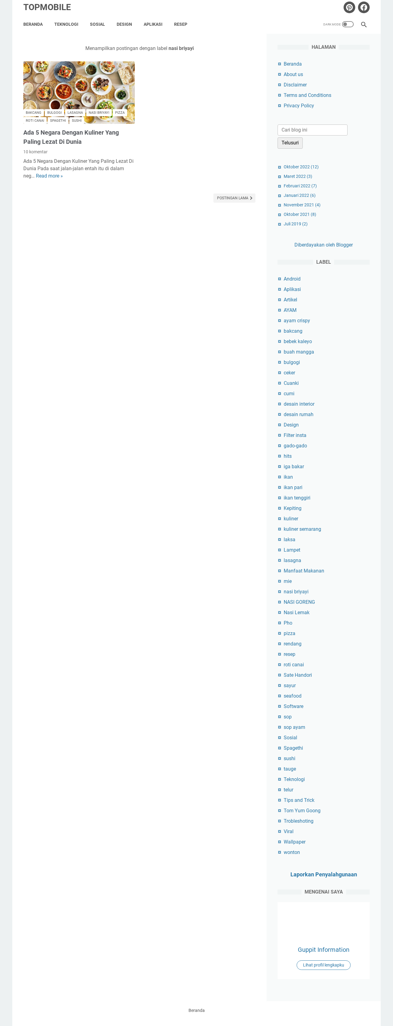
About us (293, 74)
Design (124, 24)
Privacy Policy (299, 106)
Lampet (292, 550)
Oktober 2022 (301, 166)
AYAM (290, 310)
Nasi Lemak (296, 612)
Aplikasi (153, 24)
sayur (290, 685)
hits (288, 456)
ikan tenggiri (297, 498)
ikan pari (293, 487)
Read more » (49, 176)
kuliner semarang (302, 529)
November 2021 (302, 204)
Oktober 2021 (300, 214)
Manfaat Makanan (304, 571)
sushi (77, 121)
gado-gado (295, 446)
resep (289, 654)
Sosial (97, 24)
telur (288, 790)
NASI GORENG (299, 602)
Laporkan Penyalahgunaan (323, 874)
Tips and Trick (299, 800)
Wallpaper (294, 842)
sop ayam (294, 727)
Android (292, 279)
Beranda (33, 24)
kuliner (291, 519)
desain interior (299, 404)
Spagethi (58, 121)
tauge (290, 769)
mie (288, 581)
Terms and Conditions (307, 95)
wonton (292, 852)
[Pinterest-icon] (348, 7)
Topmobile (47, 7)
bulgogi (54, 113)
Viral (289, 831)
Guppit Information (323, 949)
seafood (293, 696)
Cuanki (291, 383)
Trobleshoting (298, 821)
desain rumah (298, 414)
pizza (120, 113)
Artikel (290, 300)
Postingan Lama (233, 198)
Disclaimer (295, 85)
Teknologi (66, 24)
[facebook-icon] (363, 7)
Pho (288, 623)
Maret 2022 (298, 176)
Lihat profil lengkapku (323, 965)
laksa (289, 539)
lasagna (75, 113)
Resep (180, 24)
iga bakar (294, 466)
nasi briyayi (99, 113)
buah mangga (299, 352)
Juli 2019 (296, 223)
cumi (289, 393)
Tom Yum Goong (302, 811)
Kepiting (293, 508)
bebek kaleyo (298, 341)
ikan (288, 477)
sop (288, 717)
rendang (293, 644)
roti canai (35, 121)
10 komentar (35, 151)
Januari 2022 (300, 195)
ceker (289, 373)
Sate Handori (298, 675)
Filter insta (295, 435)
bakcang (33, 113)
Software (293, 706)
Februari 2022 (300, 185)
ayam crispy (297, 320)
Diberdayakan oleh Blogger (323, 245)
